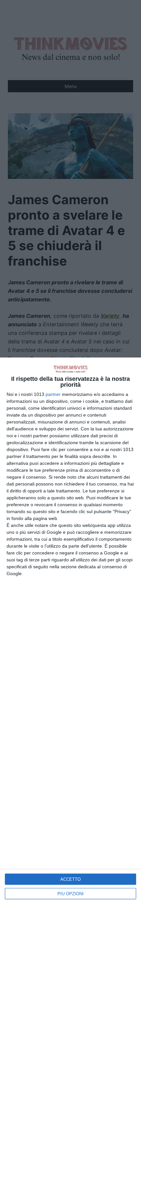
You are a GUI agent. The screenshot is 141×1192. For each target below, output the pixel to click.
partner (53, 394)
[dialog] (70, 775)
